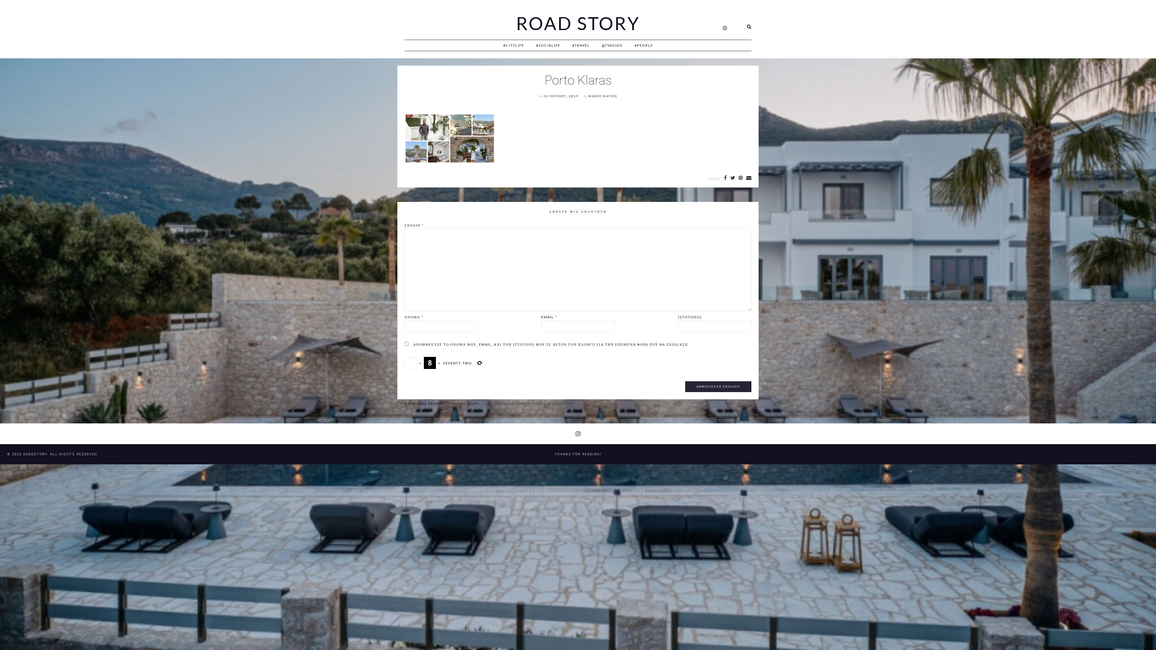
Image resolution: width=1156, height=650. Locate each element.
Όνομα (414, 317)
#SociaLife (548, 45)
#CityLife (513, 45)
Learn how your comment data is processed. (528, 403)
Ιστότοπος (690, 317)
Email (549, 317)
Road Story (578, 23)
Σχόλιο (414, 225)
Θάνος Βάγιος (603, 96)
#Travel (581, 45)
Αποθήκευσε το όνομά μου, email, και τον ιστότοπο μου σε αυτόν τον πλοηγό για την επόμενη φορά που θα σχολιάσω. (551, 344)
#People (644, 45)
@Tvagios (612, 45)
